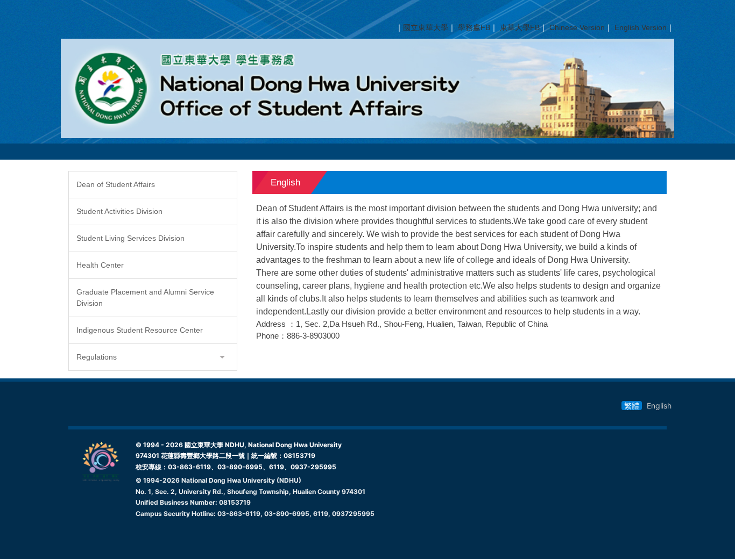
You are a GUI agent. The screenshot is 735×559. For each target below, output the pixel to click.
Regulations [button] (96, 357)
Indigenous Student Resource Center (139, 330)
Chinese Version (577, 27)
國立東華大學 (425, 27)
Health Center (100, 265)
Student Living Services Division (130, 238)
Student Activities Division (119, 211)
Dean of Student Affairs (115, 184)
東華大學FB (520, 27)
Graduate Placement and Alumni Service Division (145, 297)
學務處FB (474, 27)
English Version (640, 27)
